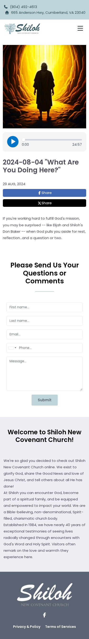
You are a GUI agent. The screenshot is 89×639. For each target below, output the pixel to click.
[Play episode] (13, 141)
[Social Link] (44, 615)
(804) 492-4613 (22, 6)
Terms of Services (60, 626)
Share (47, 192)
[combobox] (12, 348)
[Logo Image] (22, 28)
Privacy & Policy (26, 626)
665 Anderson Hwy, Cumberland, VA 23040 (48, 12)
